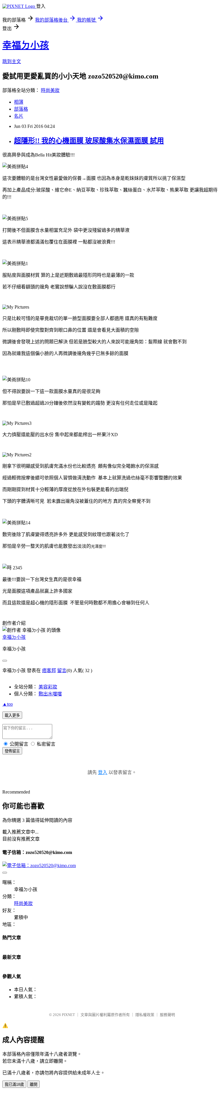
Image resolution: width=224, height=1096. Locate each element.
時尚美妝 (50, 90)
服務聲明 (167, 1015)
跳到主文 (11, 61)
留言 (61, 670)
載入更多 (12, 715)
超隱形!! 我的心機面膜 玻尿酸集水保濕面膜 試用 (89, 141)
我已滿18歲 (14, 1084)
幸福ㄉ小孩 (25, 45)
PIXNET (68, 1015)
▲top (7, 704)
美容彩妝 (47, 686)
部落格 (21, 109)
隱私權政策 (144, 1015)
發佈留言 (12, 751)
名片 (18, 116)
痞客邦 (49, 670)
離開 (33, 1084)
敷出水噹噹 (50, 693)
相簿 (18, 102)
